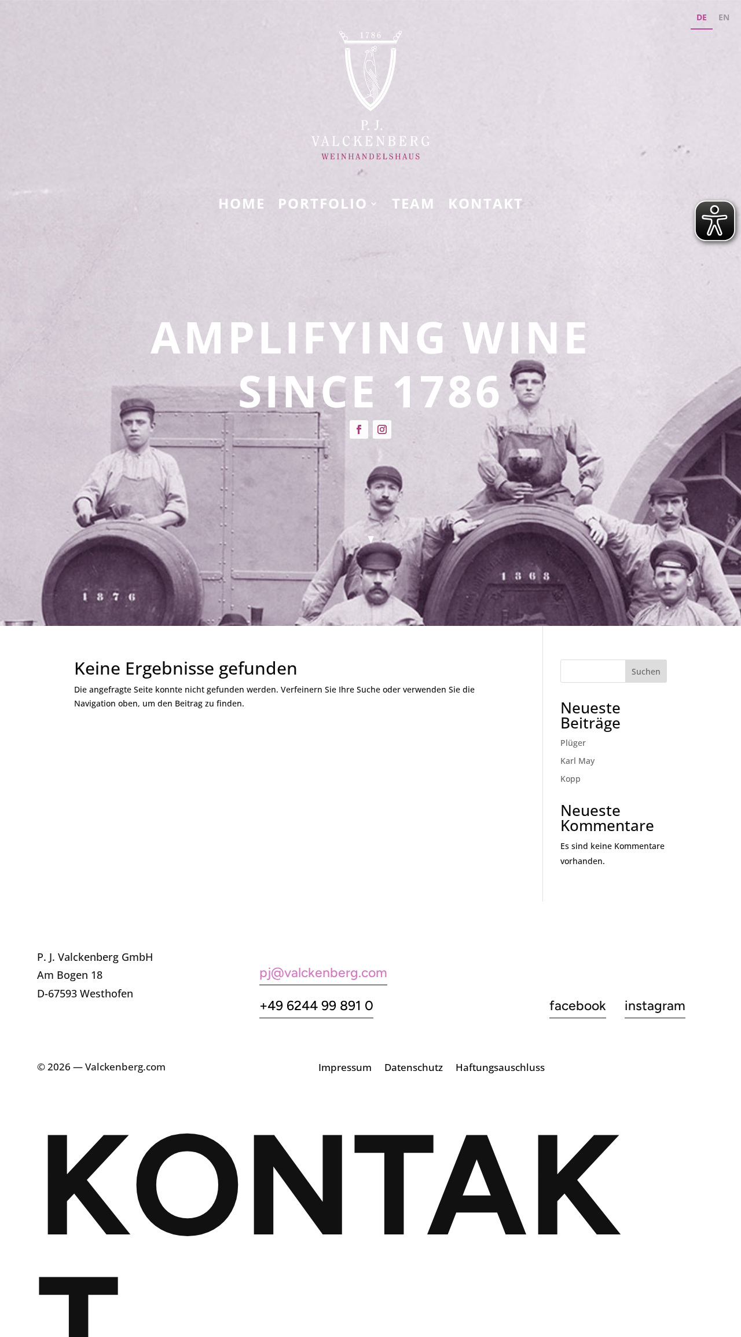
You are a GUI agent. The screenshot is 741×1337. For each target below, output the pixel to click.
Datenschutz (413, 1068)
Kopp (570, 778)
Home (241, 205)
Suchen (646, 671)
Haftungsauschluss (500, 1068)
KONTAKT (485, 205)
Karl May (577, 760)
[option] (724, 19)
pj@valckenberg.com (323, 972)
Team (413, 205)
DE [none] (701, 17)
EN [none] (723, 17)
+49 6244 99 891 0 (316, 1005)
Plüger (573, 742)
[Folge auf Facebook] (359, 429)
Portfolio (323, 205)
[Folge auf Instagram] (382, 429)
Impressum (345, 1068)
